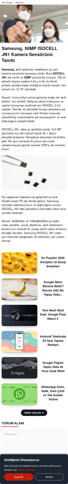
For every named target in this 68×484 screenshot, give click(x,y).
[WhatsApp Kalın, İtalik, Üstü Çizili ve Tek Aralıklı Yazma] (19, 394)
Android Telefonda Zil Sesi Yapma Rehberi (53, 340)
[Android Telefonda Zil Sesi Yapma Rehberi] (19, 341)
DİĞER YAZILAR (32, 412)
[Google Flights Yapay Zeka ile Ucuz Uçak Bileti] (19, 367)
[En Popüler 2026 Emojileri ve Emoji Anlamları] (19, 263)
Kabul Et (18, 477)
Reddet (49, 477)
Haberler (20, 2)
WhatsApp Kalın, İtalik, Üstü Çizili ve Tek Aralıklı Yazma (53, 393)
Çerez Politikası (26, 469)
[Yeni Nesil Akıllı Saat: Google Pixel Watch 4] (19, 315)
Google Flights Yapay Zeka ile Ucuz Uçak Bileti (53, 367)
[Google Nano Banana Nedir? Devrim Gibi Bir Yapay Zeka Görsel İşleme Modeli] (19, 289)
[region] (34, 469)
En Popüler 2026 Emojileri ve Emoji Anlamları (53, 262)
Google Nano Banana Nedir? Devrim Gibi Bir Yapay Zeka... (53, 288)
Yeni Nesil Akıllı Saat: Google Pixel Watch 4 (53, 314)
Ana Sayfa (7, 2)
